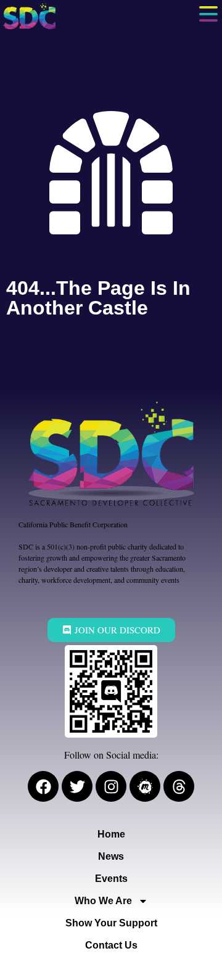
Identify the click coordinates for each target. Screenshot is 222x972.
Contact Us (111, 945)
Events (111, 878)
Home (111, 834)
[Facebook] (43, 786)
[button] (208, 14)
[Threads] (178, 786)
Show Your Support (111, 923)
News (111, 856)
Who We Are (103, 901)
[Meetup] (145, 786)
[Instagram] (111, 786)
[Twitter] (77, 786)
